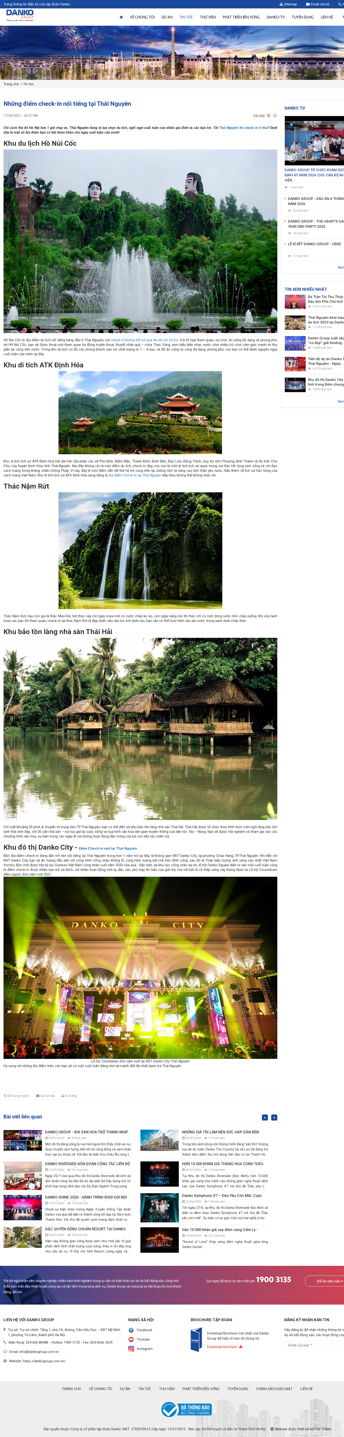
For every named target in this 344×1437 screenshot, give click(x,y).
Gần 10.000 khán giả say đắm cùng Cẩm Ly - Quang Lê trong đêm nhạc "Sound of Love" (220, 1230)
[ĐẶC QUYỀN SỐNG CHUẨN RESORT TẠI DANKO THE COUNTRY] (23, 1237)
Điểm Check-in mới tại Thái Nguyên (108, 848)
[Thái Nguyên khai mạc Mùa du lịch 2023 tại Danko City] (295, 322)
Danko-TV (276, 16)
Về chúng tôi (142, 16)
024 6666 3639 (101, 1342)
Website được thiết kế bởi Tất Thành (302, 1429)
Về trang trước (18, 1096)
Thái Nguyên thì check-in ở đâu (243, 128)
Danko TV (295, 108)
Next (274, 1117)
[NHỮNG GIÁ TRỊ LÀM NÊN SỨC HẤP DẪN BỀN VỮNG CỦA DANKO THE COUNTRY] (159, 1140)
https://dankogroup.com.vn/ (44, 1361)
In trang (71, 1096)
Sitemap (290, 4)
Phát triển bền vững (241, 16)
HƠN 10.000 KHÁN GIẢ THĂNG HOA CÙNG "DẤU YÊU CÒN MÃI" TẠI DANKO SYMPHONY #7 (222, 1164)
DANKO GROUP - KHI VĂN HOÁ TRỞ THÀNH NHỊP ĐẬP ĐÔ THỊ (86, 1132)
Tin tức (186, 16)
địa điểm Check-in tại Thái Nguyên (135, 475)
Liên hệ (327, 16)
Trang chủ (11, 84)
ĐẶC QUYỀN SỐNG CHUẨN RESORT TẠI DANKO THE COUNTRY (85, 1229)
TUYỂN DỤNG (303, 16)
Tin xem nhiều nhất (306, 289)
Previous (265, 1117)
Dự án (167, 16)
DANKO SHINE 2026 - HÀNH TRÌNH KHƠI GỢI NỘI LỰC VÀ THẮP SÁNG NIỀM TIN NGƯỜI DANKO (86, 1198)
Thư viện (208, 16)
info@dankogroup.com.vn (39, 1352)
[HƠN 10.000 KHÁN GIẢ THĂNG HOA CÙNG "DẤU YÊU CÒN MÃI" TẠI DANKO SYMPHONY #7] (159, 1174)
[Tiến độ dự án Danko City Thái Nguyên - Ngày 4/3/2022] (295, 364)
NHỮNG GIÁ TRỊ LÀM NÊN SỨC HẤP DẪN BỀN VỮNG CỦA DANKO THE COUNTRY (220, 1132)
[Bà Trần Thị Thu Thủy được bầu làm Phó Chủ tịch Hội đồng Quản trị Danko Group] (295, 301)
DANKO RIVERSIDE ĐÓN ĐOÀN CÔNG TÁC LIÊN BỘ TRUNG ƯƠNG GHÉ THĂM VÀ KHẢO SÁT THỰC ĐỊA (88, 1164)
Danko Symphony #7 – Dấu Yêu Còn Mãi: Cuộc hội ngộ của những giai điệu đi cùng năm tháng (222, 1196)
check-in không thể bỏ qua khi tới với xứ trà (144, 340)
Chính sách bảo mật (274, 1389)
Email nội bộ (320, 4)
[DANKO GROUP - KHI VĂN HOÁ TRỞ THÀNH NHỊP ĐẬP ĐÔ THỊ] (23, 1140)
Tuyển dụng (237, 1389)
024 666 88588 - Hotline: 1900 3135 (53, 1342)
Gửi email (47, 1096)
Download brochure (222, 1347)
